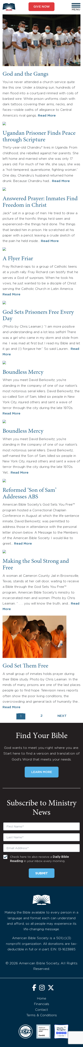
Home (41, 998)
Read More (47, 115)
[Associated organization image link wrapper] (26, 1032)
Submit (41, 873)
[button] (76, 5)
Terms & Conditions (41, 1015)
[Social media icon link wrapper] (34, 988)
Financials (41, 1004)
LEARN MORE (41, 772)
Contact (41, 1009)
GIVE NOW (41, 7)
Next (62, 716)
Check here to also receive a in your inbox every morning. (39, 859)
